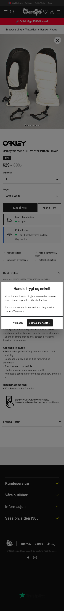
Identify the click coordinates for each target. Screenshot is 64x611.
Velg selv (18, 322)
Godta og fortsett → (40, 322)
